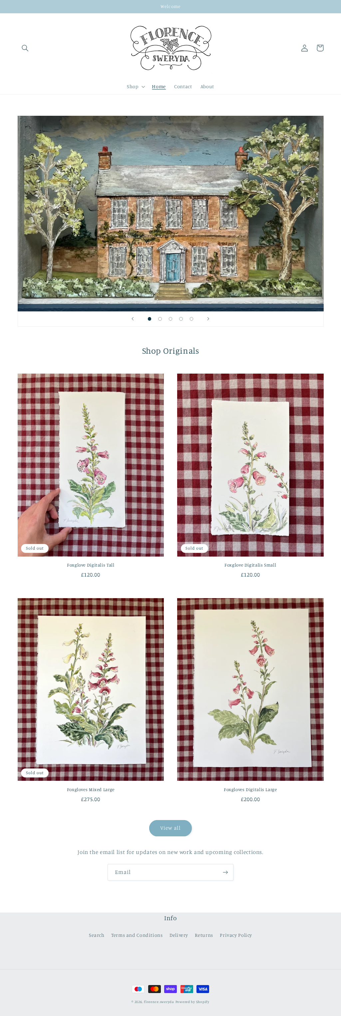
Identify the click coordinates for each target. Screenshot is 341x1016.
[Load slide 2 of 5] (160, 319)
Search (97, 935)
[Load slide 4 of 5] (181, 319)
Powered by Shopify (192, 1002)
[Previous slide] (133, 319)
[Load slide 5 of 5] (191, 319)
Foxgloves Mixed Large (91, 789)
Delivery (179, 935)
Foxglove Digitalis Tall (91, 565)
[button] (25, 48)
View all (170, 828)
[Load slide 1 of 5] (149, 319)
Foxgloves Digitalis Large (250, 789)
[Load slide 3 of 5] (170, 319)
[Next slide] (208, 319)
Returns (204, 935)
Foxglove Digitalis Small (250, 565)
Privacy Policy (236, 935)
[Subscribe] (225, 872)
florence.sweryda (159, 1002)
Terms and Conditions (137, 935)
